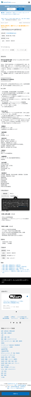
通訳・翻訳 (3, 375)
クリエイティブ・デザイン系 (8, 355)
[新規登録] (27, 296)
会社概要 (6, 316)
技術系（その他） (5, 365)
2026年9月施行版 (22, 385)
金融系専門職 (4, 349)
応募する (15, 393)
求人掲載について (24, 318)
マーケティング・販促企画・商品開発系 (10, 345)
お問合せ (13, 316)
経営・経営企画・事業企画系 (8, 331)
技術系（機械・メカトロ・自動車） (9, 359)
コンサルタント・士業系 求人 (9, 271)
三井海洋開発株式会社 (11, 33)
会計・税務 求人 (20, 268)
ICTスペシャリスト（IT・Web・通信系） (10, 353)
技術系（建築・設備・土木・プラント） (10, 363)
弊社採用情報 (6, 318)
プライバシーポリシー (23, 206)
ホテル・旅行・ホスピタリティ (8, 369)
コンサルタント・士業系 (7, 347)
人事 (2, 335)
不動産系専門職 (4, 351)
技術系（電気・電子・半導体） (8, 357)
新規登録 (21, 9)
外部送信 (23, 386)
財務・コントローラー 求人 (22, 269)
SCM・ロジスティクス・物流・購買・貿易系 (11, 341)
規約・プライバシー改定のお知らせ (15, 388)
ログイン (11, 9)
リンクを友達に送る (22, 316)
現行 (16, 385)
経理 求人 (18, 265)
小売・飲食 (3, 371)
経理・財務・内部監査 (6, 333)
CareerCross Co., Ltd (12, 383)
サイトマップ (14, 318)
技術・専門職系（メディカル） (8, 367)
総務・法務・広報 (5, 337)
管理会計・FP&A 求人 (21, 266)
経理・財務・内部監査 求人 (8, 265)
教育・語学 (3, 373)
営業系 (2, 343)
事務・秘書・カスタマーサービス (9, 339)
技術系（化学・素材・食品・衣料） (9, 361)
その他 (2, 377)
